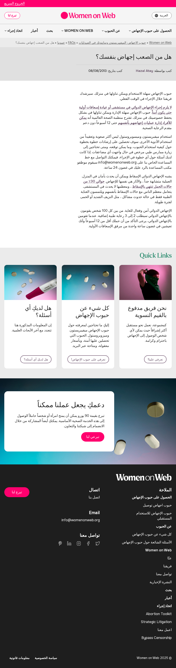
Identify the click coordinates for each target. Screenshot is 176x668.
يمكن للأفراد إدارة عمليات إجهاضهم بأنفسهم (125, 120)
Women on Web (160, 43)
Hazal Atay (144, 71)
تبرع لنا (12, 15)
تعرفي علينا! (155, 359)
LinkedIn (69, 543)
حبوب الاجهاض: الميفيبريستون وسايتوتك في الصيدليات (112, 43)
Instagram (79, 543)
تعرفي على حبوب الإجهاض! (88, 359)
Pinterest (60, 543)
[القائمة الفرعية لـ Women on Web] (62, 30)
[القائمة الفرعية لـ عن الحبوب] (103, 30)
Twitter (98, 543)
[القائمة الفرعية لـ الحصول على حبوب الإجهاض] (130, 30)
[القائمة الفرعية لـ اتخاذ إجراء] (6, 30)
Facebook (88, 543)
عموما (61, 43)
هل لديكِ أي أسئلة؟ (36, 359)
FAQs (72, 43)
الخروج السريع (14, 3)
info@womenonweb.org (81, 520)
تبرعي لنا (92, 437)
